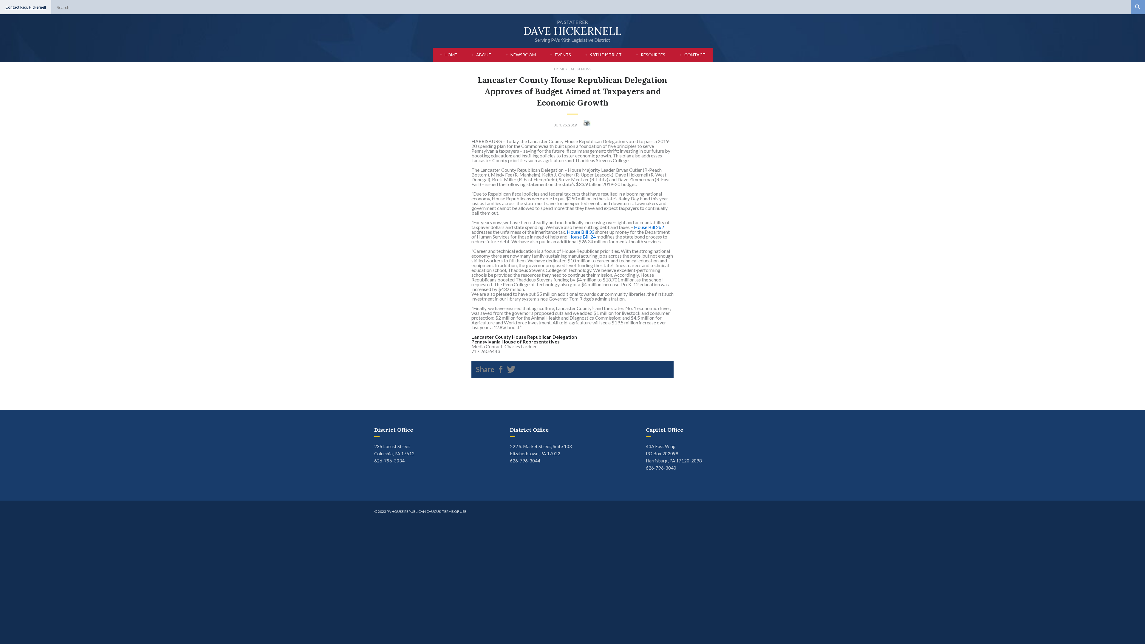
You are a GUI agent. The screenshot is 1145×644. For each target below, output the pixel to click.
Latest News (580, 69)
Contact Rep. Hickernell (25, 7)
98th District (606, 54)
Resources (653, 54)
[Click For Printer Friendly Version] (587, 125)
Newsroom (523, 54)
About (483, 54)
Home (451, 54)
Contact (694, 54)
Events (563, 54)
